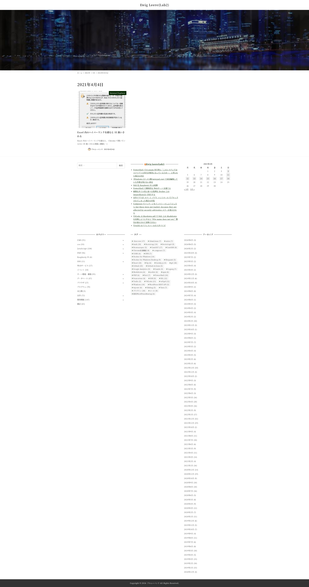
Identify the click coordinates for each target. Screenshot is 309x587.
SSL (164, 278)
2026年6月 (188, 244)
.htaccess (139, 241)
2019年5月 (188, 550)
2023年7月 (188, 342)
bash (137, 244)
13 (194, 178)
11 (228, 175)
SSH (153, 278)
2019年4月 (188, 555)
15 (208, 178)
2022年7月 (188, 389)
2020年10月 (189, 478)
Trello (137, 281)
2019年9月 (188, 533)
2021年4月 (188, 452)
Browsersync (140, 247)
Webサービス (82, 265)
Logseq (172, 269)
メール (154, 291)
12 (188, 178)
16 (215, 178)
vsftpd (165, 281)
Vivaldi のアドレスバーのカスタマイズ (149, 225)
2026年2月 (188, 248)
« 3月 (186, 189)
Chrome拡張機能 (141, 250)
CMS (79, 240)
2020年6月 (188, 495)
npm (165, 272)
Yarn (163, 287)
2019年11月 (189, 525)
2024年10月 (189, 282)
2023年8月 (188, 338)
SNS (79, 261)
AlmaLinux (155, 241)
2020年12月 (189, 470)
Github (138, 266)
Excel (137, 263)
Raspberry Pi (83, 257)
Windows (139, 284)
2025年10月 (189, 253)
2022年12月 (189, 368)
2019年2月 (188, 563)
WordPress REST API (159, 284)
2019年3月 (188, 559)
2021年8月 (188, 436)
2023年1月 (188, 363)
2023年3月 (188, 355)
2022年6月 (188, 393)
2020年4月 (188, 504)
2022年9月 (188, 380)
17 (221, 178)
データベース (82, 278)
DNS (148, 253)
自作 (79, 295)
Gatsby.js (161, 263)
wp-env (137, 287)
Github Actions (155, 266)
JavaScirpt (82, 248)
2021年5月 (188, 448)
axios (169, 241)
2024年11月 (189, 278)
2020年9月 (188, 482)
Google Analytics (141, 269)
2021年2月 (188, 461)
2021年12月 (189, 419)
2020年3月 (188, 508)
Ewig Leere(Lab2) (154, 5)
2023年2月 (188, 359)
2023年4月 (188, 350)
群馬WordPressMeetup (144, 294)
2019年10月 (189, 529)
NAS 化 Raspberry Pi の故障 (145, 185)
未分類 (80, 291)
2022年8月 (188, 384)
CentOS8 (172, 247)
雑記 (79, 304)
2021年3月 (188, 457)
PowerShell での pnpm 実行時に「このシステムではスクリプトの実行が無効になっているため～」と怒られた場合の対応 (155, 173)
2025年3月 (188, 270)
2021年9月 (188, 431)
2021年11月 (189, 423)
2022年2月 (188, 410)
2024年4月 (188, 308)
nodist (154, 272)
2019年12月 (189, 521)
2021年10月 (189, 427)
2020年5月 (188, 499)
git (174, 263)
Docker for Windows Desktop (147, 260)
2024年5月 (188, 304)
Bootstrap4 (168, 244)
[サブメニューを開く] (123, 240)
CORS (137, 253)
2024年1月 (188, 321)
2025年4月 (188, 265)
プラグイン (139, 291)
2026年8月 (188, 240)
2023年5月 (188, 346)
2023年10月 (189, 329)
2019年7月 (188, 542)
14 (201, 178)
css (78, 244)
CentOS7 (157, 247)
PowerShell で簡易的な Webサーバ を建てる (152, 188)
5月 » (192, 189)
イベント (80, 270)
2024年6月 (188, 299)
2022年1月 (188, 414)
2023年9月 (188, 333)
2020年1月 (188, 516)
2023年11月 (189, 325)
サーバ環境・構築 (84, 274)
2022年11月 (189, 372)
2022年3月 (188, 406)
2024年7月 (188, 295)
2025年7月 (188, 257)
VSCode (151, 281)
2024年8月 (188, 291)
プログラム (81, 287)
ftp (148, 263)
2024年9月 (188, 287)
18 (228, 178)
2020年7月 (188, 491)
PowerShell (161, 275)
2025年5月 (188, 261)
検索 (121, 165)
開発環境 (80, 299)
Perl (147, 275)
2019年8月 (188, 538)
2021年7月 (188, 440)
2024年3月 (188, 312)
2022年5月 (188, 397)
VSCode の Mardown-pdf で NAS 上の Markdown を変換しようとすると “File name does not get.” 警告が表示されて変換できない (155, 219)
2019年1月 (188, 567)
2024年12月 (189, 274)
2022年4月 (188, 401)
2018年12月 (189, 572)
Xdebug (151, 287)
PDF (136, 275)
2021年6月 (188, 444)
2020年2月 (188, 512)
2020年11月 (189, 474)
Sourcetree (139, 278)
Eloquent (170, 260)
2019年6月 (188, 546)
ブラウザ (80, 282)
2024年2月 (188, 316)
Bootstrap (152, 244)
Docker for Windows (143, 256)
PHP (79, 253)
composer (159, 250)
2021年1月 (188, 465)
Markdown (139, 272)
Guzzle (159, 269)
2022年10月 (189, 376)
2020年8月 (188, 487)
